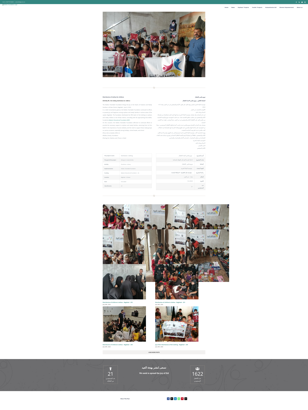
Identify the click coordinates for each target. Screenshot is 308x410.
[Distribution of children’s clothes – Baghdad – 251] (177, 281)
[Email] (186, 398)
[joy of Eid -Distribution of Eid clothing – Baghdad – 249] (177, 324)
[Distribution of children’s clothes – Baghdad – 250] (124, 324)
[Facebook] (168, 398)
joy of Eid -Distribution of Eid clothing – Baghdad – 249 (171, 344)
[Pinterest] (182, 398)
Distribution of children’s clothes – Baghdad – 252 (118, 302)
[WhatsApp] (178, 398)
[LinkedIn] (175, 398)
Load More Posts (154, 352)
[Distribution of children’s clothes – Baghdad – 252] (124, 281)
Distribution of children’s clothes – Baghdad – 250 (118, 344)
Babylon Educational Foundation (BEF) (119, 120)
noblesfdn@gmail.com (20, 2)
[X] (172, 398)
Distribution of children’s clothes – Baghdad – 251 (170, 302)
